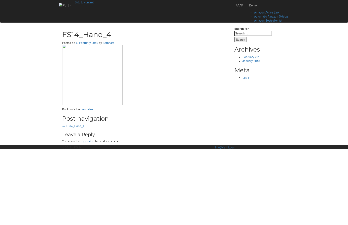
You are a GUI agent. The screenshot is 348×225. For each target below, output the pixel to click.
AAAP (239, 5)
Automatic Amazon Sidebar (271, 16)
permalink (87, 109)
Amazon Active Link (266, 12)
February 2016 (251, 57)
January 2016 (251, 61)
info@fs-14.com (225, 147)
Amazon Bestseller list (268, 20)
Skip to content (84, 2)
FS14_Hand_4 (73, 126)
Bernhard (109, 43)
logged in (87, 141)
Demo (253, 5)
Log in (246, 78)
